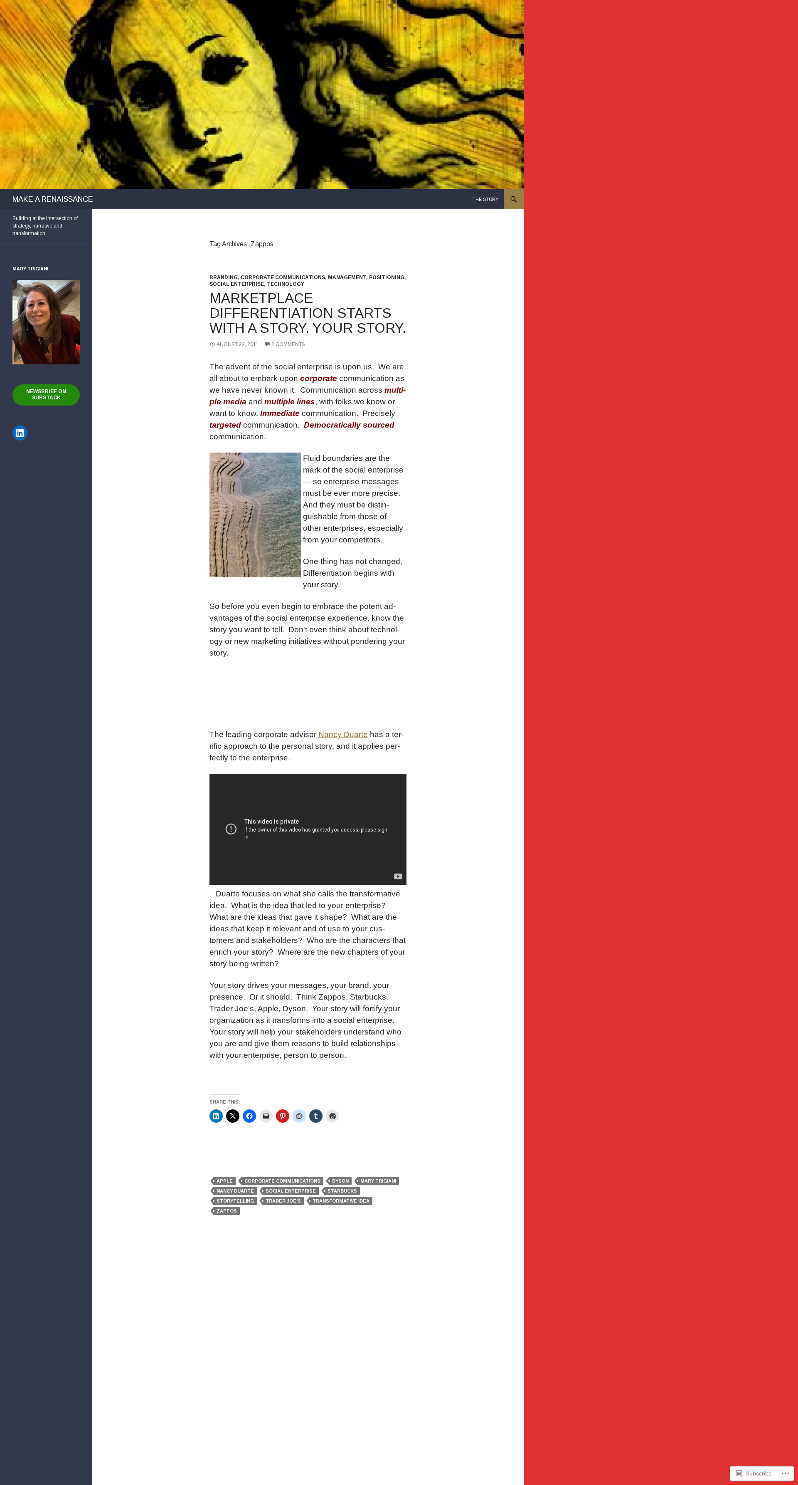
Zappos (227, 1210)
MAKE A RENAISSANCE (52, 199)
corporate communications (282, 1180)
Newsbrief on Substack (46, 395)
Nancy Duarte (343, 734)
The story (485, 199)
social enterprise (291, 1190)
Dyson (340, 1180)
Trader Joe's (283, 1200)
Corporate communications (283, 277)
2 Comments (288, 344)
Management (347, 277)
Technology (285, 284)
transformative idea (341, 1200)
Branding (223, 277)
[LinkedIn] (19, 433)
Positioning (386, 277)
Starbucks (342, 1190)
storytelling (235, 1200)
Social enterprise (236, 284)
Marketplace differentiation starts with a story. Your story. (307, 313)
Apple (225, 1180)
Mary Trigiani (378, 1180)
